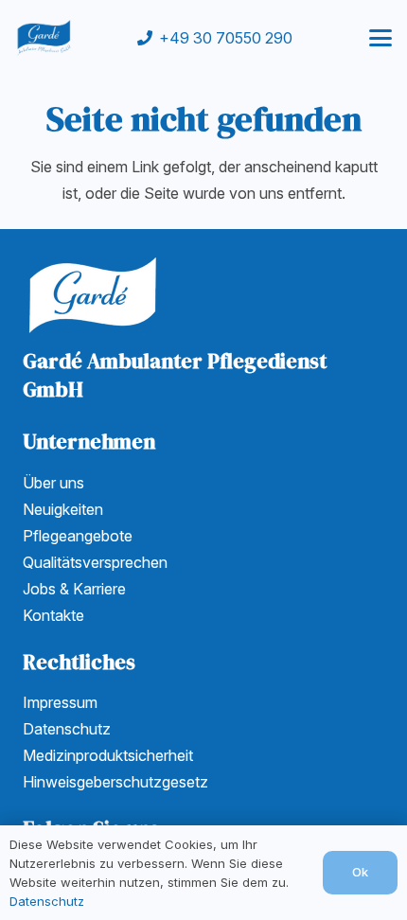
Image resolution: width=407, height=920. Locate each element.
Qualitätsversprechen (95, 562)
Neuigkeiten (63, 509)
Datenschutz (67, 728)
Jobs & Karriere (74, 588)
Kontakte (53, 615)
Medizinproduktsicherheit (108, 755)
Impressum (60, 702)
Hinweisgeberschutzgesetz (115, 781)
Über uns (53, 482)
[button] (380, 38)
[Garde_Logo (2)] (44, 38)
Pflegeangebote (78, 535)
